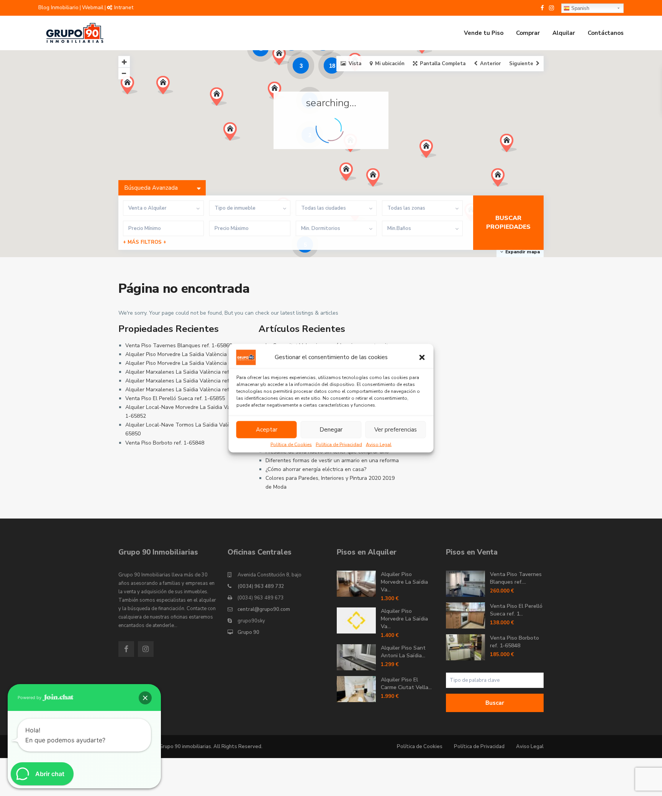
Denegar (331, 429)
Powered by (30, 697)
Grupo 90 (248, 632)
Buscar (494, 703)
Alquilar (563, 33)
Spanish (579, 8)
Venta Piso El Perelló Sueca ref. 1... (516, 609)
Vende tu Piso (483, 33)
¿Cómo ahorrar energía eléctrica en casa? (315, 469)
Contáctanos (606, 33)
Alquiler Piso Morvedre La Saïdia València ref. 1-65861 (192, 354)
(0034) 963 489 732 (261, 586)
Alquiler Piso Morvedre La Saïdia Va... (404, 582)
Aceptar (266, 429)
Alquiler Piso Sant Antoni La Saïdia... (403, 651)
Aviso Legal (379, 444)
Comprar (528, 33)
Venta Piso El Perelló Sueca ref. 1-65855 (175, 398)
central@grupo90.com (264, 609)
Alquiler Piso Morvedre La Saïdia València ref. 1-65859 (192, 363)
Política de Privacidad (339, 444)
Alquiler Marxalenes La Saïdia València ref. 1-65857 (188, 372)
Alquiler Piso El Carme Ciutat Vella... (406, 683)
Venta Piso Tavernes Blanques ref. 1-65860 (178, 345)
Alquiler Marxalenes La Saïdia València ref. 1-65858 (188, 389)
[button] (422, 357)
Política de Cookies (291, 444)
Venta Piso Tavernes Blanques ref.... (516, 578)
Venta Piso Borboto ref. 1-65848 (164, 442)
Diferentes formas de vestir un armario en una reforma (332, 460)
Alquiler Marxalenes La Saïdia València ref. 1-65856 (188, 380)
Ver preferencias (395, 429)
